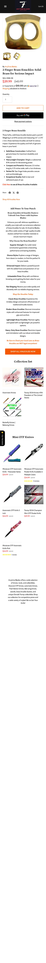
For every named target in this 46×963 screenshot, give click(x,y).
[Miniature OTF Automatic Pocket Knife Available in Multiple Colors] (33, 453)
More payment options (23, 121)
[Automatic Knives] (12, 377)
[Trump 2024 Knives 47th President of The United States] (33, 377)
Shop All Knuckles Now (11, 199)
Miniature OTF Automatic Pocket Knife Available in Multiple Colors (33, 472)
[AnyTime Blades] (23, 6)
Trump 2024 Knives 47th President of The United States (33, 395)
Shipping (6, 88)
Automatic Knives (9, 392)
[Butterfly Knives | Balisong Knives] (12, 407)
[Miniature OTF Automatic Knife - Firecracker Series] (12, 453)
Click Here (6, 184)
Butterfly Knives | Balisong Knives (9, 423)
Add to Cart (23, 108)
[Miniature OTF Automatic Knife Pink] (12, 529)
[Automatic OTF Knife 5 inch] (12, 494)
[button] (23, 86)
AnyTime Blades (11, 66)
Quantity (6, 94)
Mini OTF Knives (23, 437)
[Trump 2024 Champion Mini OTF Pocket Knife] (33, 494)
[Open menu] (5, 6)
